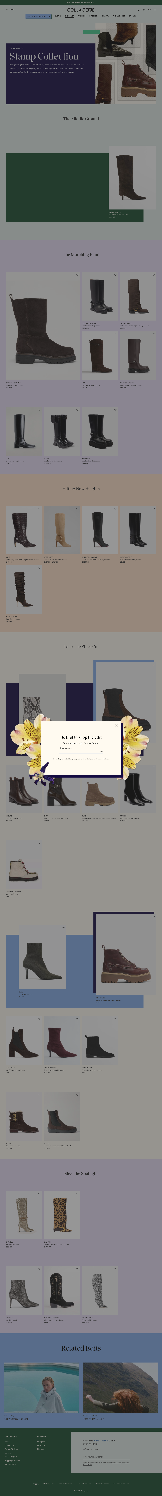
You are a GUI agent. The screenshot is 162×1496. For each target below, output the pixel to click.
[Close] (116, 725)
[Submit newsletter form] (101, 751)
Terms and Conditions (102, 759)
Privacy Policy (87, 759)
